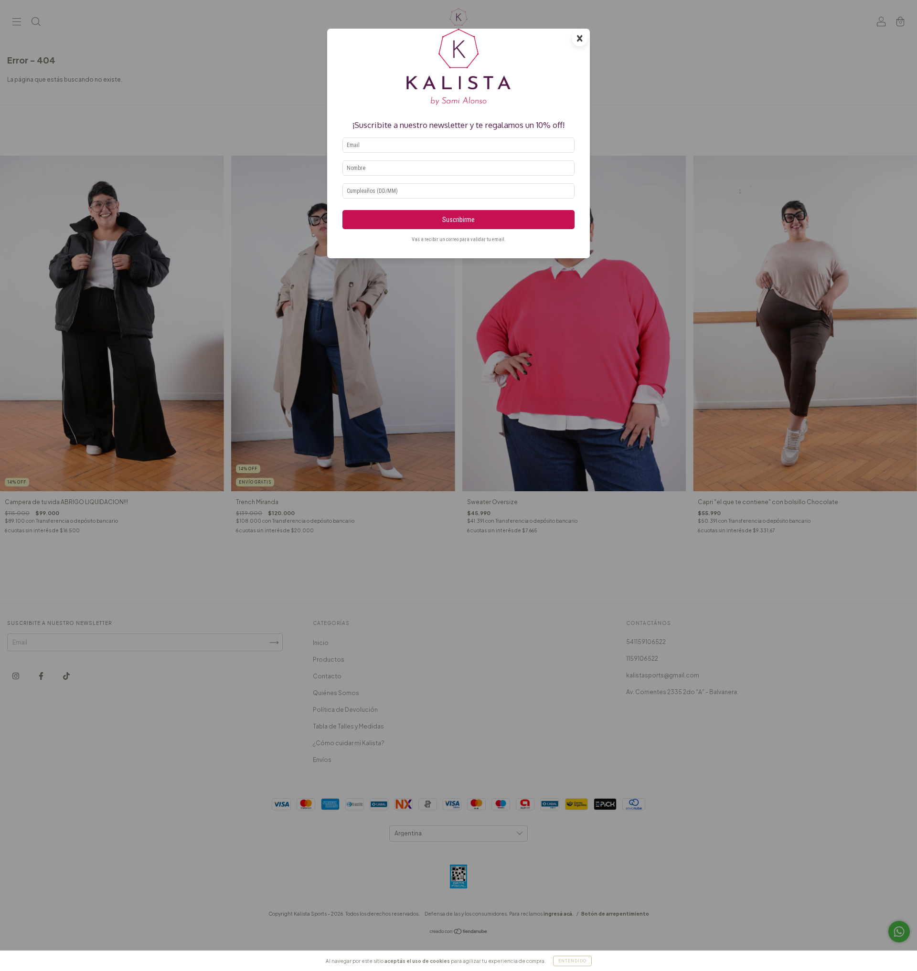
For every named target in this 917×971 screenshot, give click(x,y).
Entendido (572, 961)
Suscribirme (458, 220)
